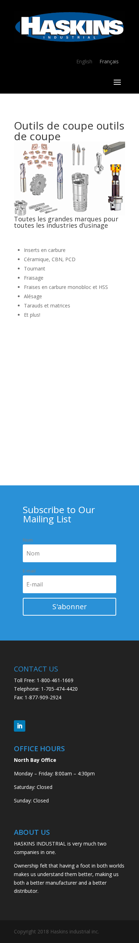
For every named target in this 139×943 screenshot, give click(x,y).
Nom (28, 540)
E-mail (29, 571)
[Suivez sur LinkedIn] (19, 726)
